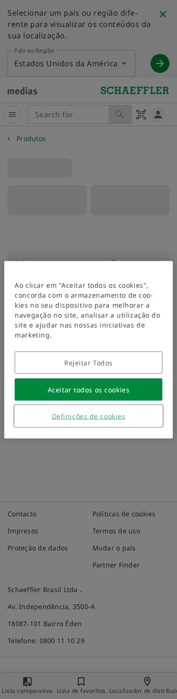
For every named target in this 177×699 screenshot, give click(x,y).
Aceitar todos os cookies (88, 389)
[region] (88, 349)
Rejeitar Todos (88, 362)
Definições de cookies (89, 415)
